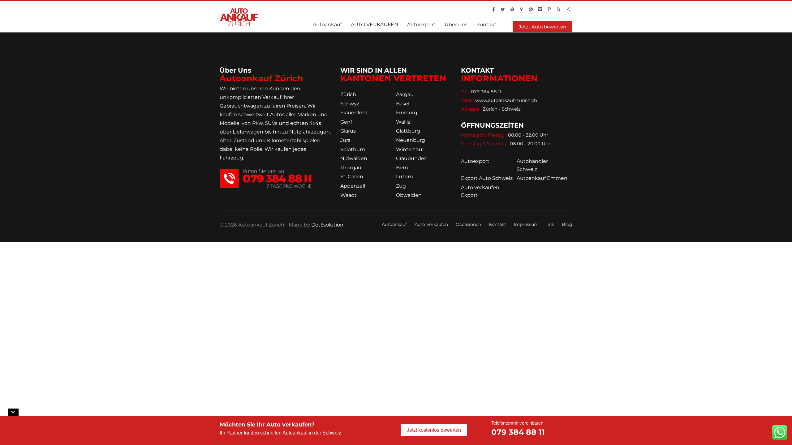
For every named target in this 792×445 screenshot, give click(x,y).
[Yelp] (558, 9)
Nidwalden (353, 158)
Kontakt (497, 224)
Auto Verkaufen (431, 224)
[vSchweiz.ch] (521, 9)
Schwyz (349, 104)
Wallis (403, 122)
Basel (402, 104)
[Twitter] (502, 9)
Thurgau (350, 168)
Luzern (404, 177)
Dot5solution (327, 225)
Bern (402, 168)
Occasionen (468, 224)
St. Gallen (351, 177)
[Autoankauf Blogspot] (512, 9)
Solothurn (352, 149)
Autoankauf (394, 224)
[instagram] (539, 9)
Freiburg (406, 113)
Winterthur (410, 149)
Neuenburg (410, 140)
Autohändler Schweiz (532, 165)
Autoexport (475, 161)
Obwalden (409, 195)
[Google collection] (530, 9)
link (550, 224)
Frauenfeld (353, 113)
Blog (567, 224)
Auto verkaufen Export (480, 191)
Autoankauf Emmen (542, 178)
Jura (345, 140)
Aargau (405, 94)
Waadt (348, 195)
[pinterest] (549, 9)
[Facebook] (493, 9)
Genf (346, 122)
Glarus (348, 131)
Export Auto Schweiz (487, 178)
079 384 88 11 (518, 432)
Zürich (348, 94)
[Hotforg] (567, 9)
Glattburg (408, 131)
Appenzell (352, 186)
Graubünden (412, 158)
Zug (401, 186)
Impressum (526, 224)
